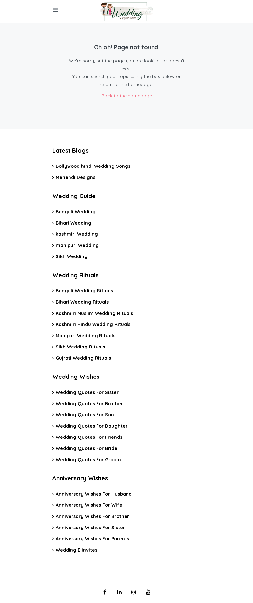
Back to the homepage (126, 96)
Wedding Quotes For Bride (86, 448)
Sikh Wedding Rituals (80, 347)
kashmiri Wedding (77, 234)
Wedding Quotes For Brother (89, 404)
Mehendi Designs (75, 177)
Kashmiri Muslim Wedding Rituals (94, 313)
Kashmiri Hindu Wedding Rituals (93, 324)
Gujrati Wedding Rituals (83, 358)
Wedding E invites (76, 550)
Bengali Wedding (76, 212)
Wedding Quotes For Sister (87, 392)
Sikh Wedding (72, 256)
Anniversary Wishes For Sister (90, 527)
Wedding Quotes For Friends (89, 437)
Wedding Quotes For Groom (88, 460)
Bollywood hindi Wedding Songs (93, 166)
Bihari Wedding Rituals (82, 302)
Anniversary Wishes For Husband (94, 494)
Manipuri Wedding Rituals (85, 336)
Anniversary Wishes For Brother (92, 516)
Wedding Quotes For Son (85, 415)
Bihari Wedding (73, 223)
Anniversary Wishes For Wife (89, 505)
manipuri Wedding (77, 245)
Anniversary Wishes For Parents (92, 539)
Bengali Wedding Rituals (84, 291)
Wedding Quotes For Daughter (91, 426)
